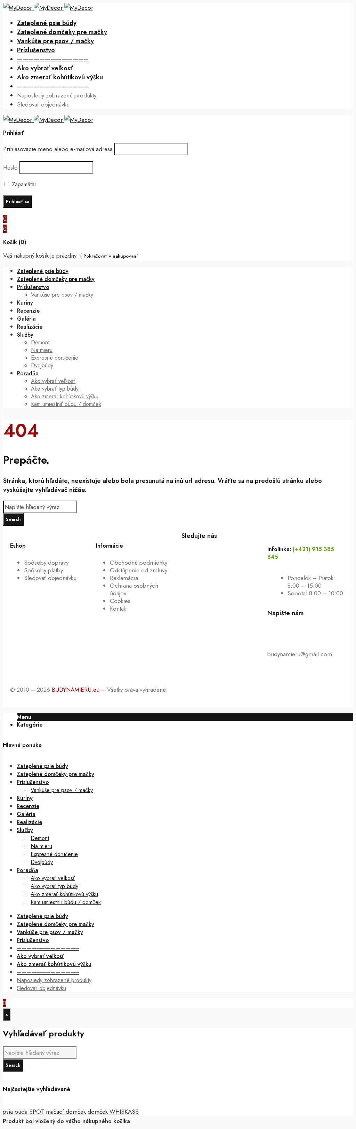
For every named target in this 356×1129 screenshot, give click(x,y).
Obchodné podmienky (138, 562)
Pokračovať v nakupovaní (110, 256)
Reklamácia (124, 578)
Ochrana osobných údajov (134, 589)
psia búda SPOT (23, 1111)
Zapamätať (23, 184)
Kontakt (119, 608)
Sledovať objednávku (50, 578)
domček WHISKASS (113, 1111)
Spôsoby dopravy (46, 562)
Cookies (120, 601)
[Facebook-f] (190, 547)
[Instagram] (229, 547)
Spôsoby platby (43, 570)
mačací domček (66, 1111)
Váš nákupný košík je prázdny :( (42, 255)
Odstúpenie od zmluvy (138, 570)
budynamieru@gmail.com (299, 654)
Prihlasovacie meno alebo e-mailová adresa (58, 149)
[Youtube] (210, 547)
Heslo (10, 167)
